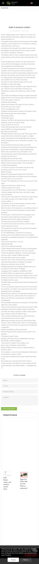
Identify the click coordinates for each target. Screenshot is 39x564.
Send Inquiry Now (9, 409)
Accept (13, 560)
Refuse (25, 560)
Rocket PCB (4, 8)
